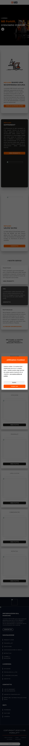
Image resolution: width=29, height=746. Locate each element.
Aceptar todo (14, 386)
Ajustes (14, 382)
